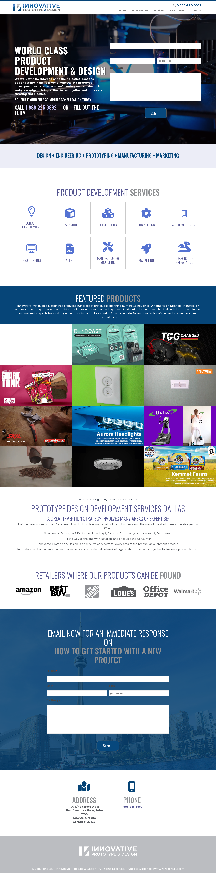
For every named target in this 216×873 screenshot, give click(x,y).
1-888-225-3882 (189, 5)
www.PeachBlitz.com (170, 868)
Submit (156, 113)
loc (88, 499)
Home (82, 499)
